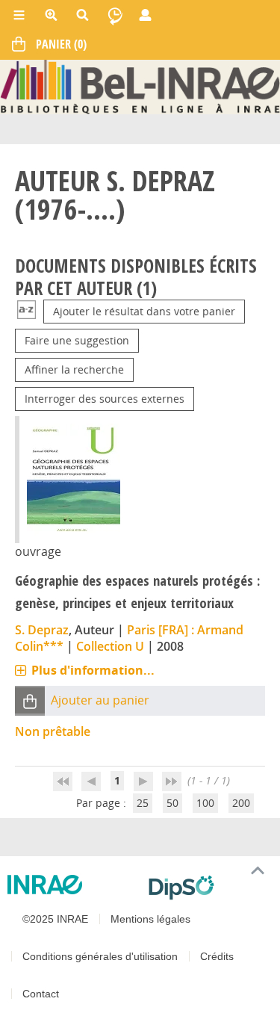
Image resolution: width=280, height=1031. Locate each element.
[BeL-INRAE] (140, 85)
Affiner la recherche (74, 369)
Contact (40, 994)
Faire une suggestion (77, 340)
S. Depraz (42, 630)
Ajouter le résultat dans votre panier (144, 311)
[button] (30, 700)
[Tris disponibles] (26, 311)
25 (143, 803)
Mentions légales (150, 919)
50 (172, 803)
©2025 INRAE (55, 919)
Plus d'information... (93, 670)
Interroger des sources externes (104, 398)
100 (205, 803)
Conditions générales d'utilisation (100, 956)
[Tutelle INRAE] (72, 884)
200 (241, 803)
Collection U (110, 646)
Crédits (217, 956)
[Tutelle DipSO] (208, 887)
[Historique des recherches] (115, 15)
